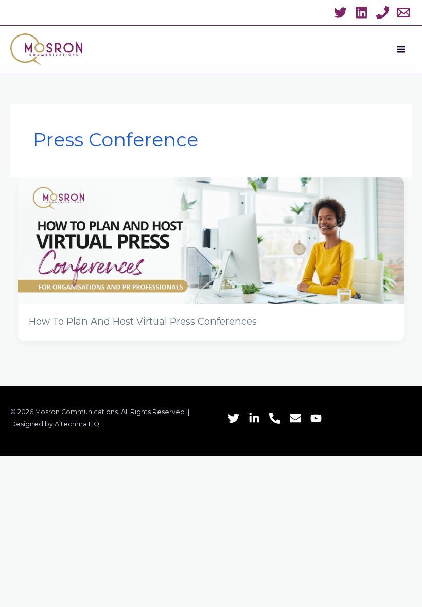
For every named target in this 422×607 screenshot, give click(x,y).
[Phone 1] (383, 13)
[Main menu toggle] (401, 49)
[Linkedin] (362, 13)
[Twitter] (340, 13)
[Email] (295, 418)
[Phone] (275, 418)
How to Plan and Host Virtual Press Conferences (143, 321)
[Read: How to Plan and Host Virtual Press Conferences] (211, 240)
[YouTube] (316, 418)
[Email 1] (404, 13)
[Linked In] (254, 418)
